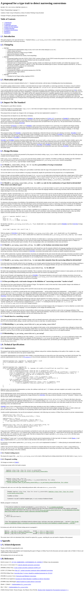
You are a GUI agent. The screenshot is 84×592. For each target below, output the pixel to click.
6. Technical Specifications (11, 30)
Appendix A (7, 31)
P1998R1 (11, 140)
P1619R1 (3, 140)
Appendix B (7, 33)
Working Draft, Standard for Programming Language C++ (53, 590)
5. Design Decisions (9, 28)
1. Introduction (8, 22)
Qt (75, 90)
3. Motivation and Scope (10, 25)
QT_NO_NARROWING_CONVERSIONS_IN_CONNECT (27, 562)
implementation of (21, 584)
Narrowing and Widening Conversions (26, 576)
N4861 (16, 462)
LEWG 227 (51, 118)
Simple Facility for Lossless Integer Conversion (28, 581)
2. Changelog (7, 24)
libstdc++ (74, 438)
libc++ (2, 439)
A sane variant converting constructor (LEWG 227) (27, 567)
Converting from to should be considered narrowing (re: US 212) (33, 573)
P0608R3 (30, 118)
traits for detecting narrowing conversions (29, 565)
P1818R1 (18, 133)
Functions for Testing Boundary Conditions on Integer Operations (32, 578)
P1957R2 (21, 123)
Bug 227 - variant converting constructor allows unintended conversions (34, 570)
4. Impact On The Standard (11, 27)
